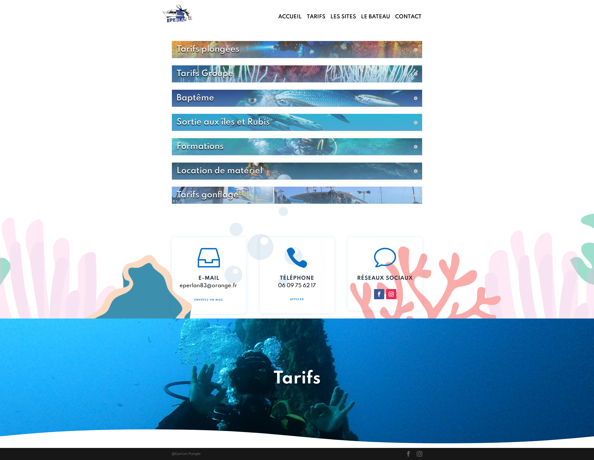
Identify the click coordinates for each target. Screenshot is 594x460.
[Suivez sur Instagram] (391, 294)
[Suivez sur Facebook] (379, 294)
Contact (408, 17)
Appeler (297, 299)
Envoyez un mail (208, 299)
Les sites (343, 17)
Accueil (290, 17)
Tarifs (316, 17)
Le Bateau (375, 17)
